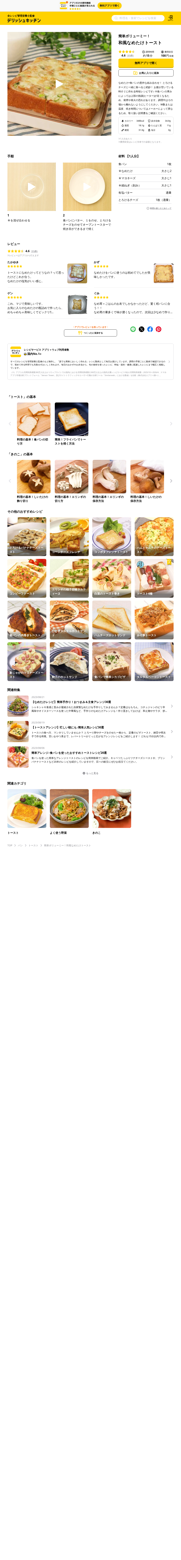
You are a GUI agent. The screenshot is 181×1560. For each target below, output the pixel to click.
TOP (9, 845)
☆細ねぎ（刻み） (129, 185)
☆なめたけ (125, 170)
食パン (122, 164)
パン (20, 845)
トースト (33, 845)
